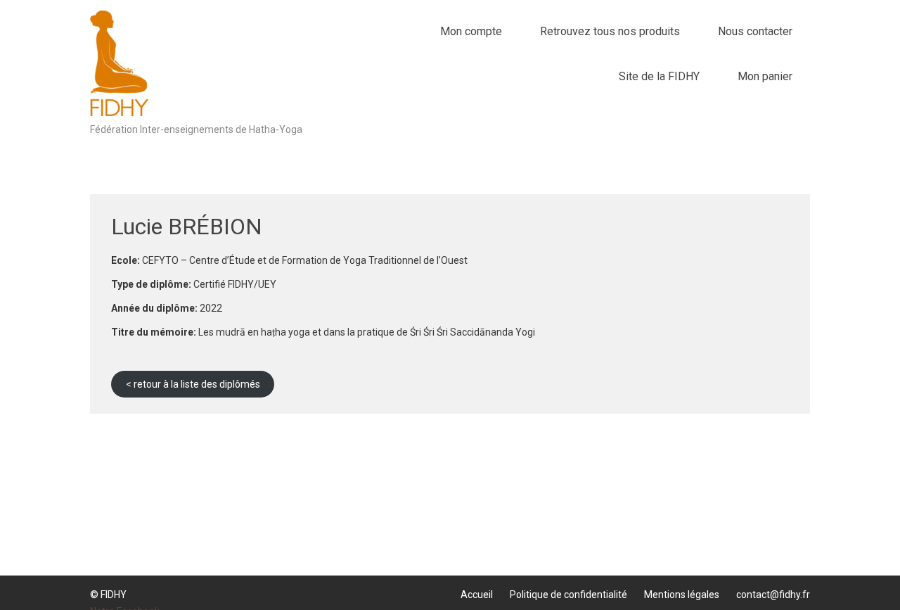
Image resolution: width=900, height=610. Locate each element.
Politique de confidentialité (568, 594)
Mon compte (471, 31)
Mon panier (765, 76)
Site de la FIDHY (659, 76)
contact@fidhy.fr (773, 594)
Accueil (477, 594)
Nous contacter (755, 31)
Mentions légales (681, 594)
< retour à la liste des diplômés (193, 384)
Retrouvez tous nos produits (610, 31)
